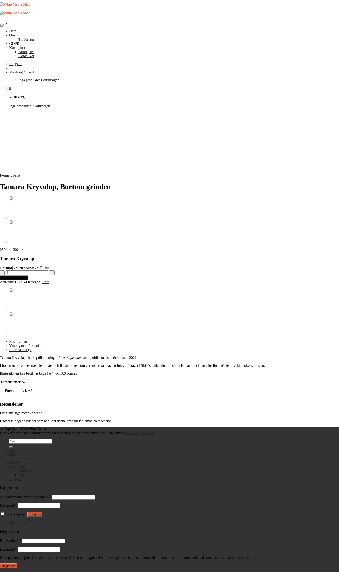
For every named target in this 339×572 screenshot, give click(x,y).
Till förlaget (26, 458)
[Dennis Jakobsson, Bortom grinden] (20, 218)
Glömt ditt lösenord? (15, 522)
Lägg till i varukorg (14, 277)
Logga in (35, 514)
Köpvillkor (26, 475)
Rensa (44, 268)
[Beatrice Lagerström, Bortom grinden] (20, 242)
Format (5, 175)
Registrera (8, 566)
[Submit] (11, 447)
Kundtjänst (17, 466)
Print (16, 175)
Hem (12, 450)
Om (12, 454)
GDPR (14, 462)
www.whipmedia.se (140, 433)
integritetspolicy (243, 558)
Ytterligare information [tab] (25, 346)
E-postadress (10, 541)
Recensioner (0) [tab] (20, 350)
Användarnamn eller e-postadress (25, 497)
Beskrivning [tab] (18, 341)
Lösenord (8, 505)
